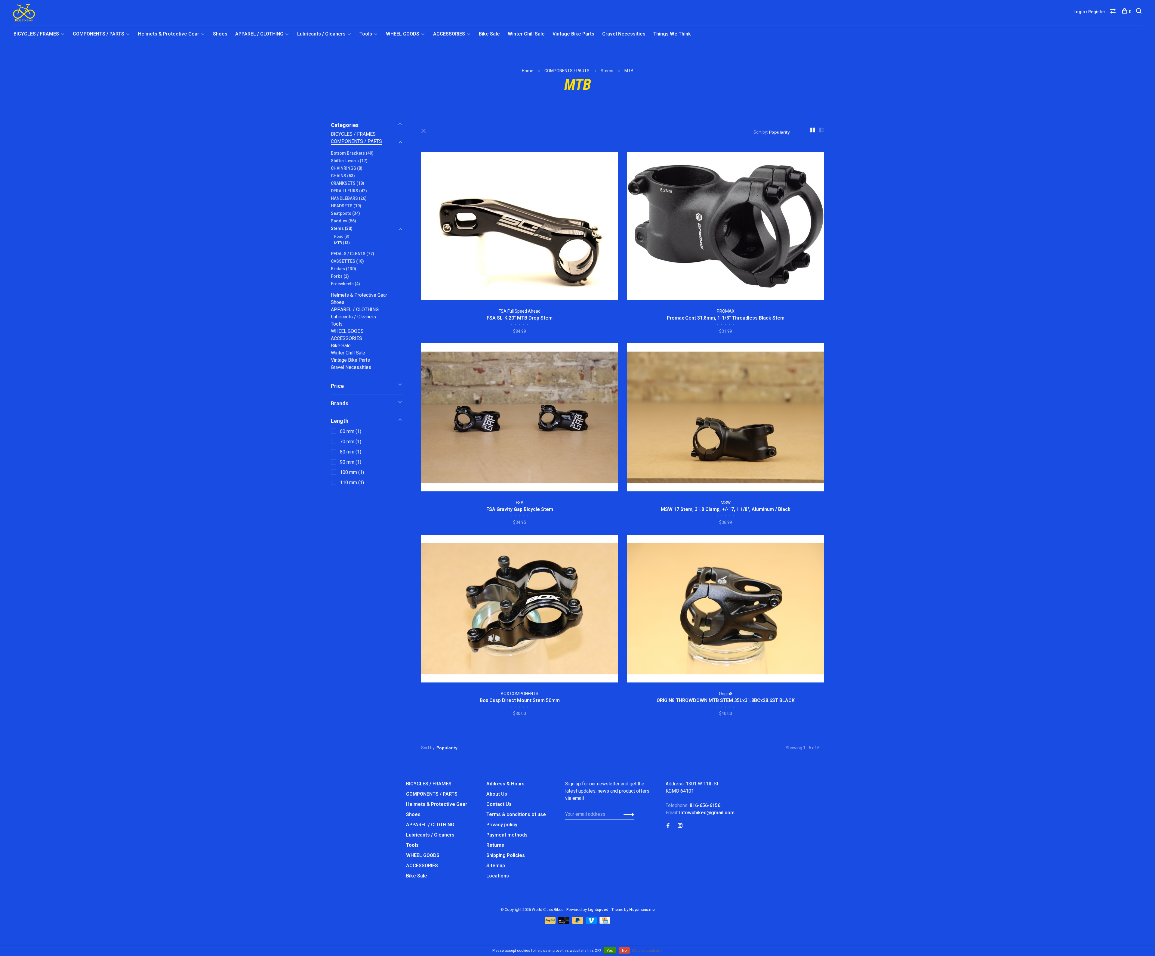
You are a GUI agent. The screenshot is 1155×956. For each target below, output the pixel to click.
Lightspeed (598, 909)
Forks (340, 276)
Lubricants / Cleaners (321, 34)
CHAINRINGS (346, 168)
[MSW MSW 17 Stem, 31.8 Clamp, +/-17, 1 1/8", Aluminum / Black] (725, 418)
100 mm (352, 472)
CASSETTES (347, 261)
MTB (628, 70)
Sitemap (495, 865)
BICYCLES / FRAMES (36, 34)
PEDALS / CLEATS (352, 253)
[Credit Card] (604, 922)
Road (341, 236)
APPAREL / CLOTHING (259, 34)
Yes (610, 950)
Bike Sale (489, 34)
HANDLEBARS (349, 198)
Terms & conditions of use (516, 814)
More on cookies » (647, 950)
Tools (365, 34)
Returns (495, 845)
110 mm (352, 482)
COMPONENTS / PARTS (98, 34)
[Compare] (1113, 11)
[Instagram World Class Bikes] (680, 826)
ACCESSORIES (449, 34)
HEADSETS (346, 205)
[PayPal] (551, 922)
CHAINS (343, 175)
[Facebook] (668, 826)
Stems (607, 70)
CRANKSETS (347, 183)
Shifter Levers (349, 160)
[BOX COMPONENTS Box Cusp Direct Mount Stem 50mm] (519, 610)
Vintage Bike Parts (573, 34)
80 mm (350, 452)
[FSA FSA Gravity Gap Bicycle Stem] (519, 418)
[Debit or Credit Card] (564, 922)
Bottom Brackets (352, 153)
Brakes (343, 268)
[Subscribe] (627, 814)
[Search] (1139, 11)
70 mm (350, 441)
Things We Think (672, 34)
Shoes (220, 34)
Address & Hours (505, 784)
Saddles (343, 220)
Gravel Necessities (623, 34)
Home (527, 70)
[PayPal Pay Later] (578, 922)
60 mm (350, 431)
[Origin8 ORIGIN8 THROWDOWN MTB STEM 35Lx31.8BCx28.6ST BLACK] (725, 610)
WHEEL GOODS (402, 34)
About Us (496, 794)
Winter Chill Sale (526, 34)
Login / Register (1089, 11)
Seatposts (345, 213)
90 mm (350, 462)
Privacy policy (501, 825)
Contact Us (499, 804)
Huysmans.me (642, 909)
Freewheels (345, 283)
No (624, 950)
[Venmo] (592, 922)
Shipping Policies (505, 855)
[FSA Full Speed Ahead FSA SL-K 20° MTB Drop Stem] (519, 227)
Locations (497, 876)
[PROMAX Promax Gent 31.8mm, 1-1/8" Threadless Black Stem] (725, 227)
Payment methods (507, 835)
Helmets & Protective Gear (168, 34)
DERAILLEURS (349, 190)
